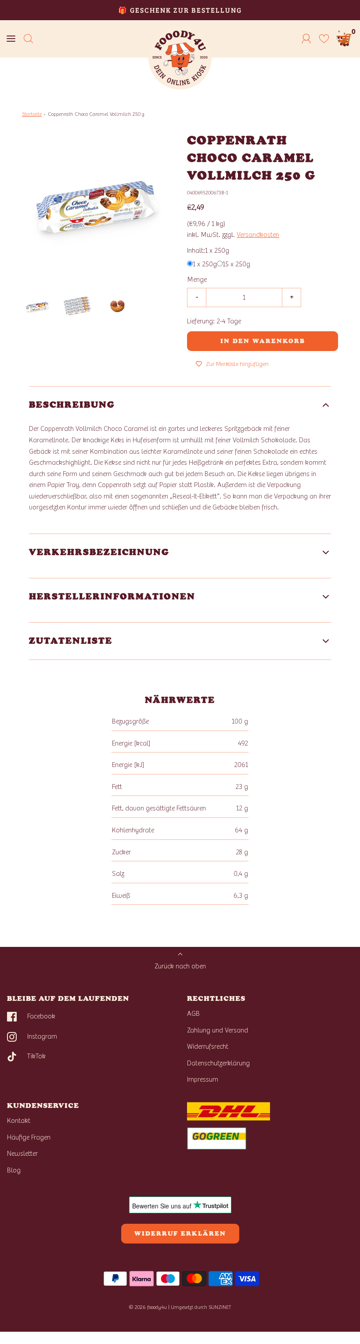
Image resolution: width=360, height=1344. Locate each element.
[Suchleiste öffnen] (28, 39)
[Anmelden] (306, 39)
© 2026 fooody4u (148, 1307)
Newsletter (22, 1154)
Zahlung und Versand (217, 1030)
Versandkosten (258, 235)
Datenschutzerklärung (218, 1063)
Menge (197, 279)
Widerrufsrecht (207, 1046)
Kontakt (18, 1121)
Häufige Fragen (28, 1137)
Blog (14, 1170)
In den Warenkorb (262, 341)
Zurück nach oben (180, 966)
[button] (37, 307)
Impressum (202, 1079)
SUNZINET (220, 1307)
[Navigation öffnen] (11, 39)
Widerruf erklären (180, 1233)
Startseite (32, 114)
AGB (193, 1014)
